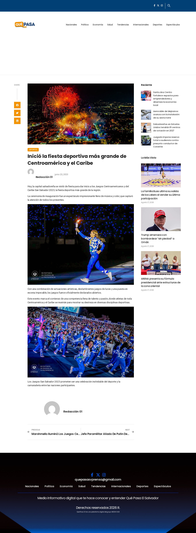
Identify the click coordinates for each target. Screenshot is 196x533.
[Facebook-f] (154, 5)
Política (85, 24)
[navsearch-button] (169, 6)
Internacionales (141, 24)
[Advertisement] (98, 53)
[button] (17, 105)
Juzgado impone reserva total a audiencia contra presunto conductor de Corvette (166, 142)
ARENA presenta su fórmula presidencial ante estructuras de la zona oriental (161, 282)
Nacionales (71, 24)
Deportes (157, 24)
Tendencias (123, 24)
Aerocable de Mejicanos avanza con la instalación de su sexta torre (166, 114)
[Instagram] (162, 5)
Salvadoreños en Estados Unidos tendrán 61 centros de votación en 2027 (166, 127)
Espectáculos (173, 24)
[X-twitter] (158, 5)
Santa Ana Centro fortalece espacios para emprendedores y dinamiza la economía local (165, 99)
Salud (110, 24)
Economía (98, 24)
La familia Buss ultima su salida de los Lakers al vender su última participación (160, 195)
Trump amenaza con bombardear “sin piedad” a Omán (157, 238)
